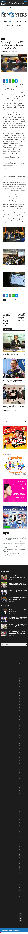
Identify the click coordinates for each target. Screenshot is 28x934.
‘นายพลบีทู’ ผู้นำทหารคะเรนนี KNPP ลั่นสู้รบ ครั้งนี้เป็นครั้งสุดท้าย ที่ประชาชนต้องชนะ (17, 633)
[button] (24, 1)
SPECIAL (19, 25)
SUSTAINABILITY (13, 29)
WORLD (8, 25)
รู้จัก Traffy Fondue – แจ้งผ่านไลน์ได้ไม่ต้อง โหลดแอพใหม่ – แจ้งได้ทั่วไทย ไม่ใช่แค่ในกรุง (18, 619)
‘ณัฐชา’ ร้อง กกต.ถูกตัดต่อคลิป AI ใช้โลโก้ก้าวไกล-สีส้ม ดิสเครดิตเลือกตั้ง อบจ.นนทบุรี (14, 554)
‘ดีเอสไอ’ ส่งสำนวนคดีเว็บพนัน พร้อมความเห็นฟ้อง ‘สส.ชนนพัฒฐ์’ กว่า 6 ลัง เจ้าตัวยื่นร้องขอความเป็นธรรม (14, 542)
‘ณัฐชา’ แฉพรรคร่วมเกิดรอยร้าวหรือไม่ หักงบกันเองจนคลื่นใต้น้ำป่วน (14, 550)
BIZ (17, 21)
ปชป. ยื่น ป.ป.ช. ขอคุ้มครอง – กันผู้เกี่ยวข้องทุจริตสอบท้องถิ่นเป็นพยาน (14, 546)
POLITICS (11, 21)
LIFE (13, 25)
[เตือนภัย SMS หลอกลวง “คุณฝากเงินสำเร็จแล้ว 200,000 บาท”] (4, 612)
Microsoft (8, 299)
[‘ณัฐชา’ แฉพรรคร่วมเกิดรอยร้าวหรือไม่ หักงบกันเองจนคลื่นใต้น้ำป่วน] (4, 600)
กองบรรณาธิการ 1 (7, 358)
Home (5, 21)
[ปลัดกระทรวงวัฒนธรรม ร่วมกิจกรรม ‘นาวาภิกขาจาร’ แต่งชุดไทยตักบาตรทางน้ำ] (4, 626)
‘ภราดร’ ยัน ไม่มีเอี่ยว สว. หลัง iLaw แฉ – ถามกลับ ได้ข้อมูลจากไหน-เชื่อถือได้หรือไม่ (14, 538)
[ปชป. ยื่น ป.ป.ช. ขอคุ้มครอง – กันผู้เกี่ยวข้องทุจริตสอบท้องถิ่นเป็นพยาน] (4, 592)
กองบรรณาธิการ (5, 51)
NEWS (21, 21)
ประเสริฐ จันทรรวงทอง (16, 299)
